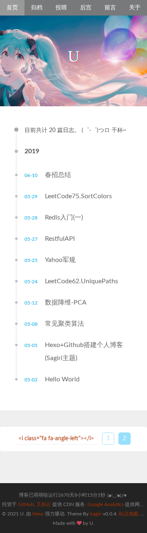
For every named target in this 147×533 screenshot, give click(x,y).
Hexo (38, 513)
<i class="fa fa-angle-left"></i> (56, 438)
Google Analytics (106, 504)
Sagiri (96, 513)
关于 (134, 8)
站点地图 (128, 513)
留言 (110, 8)
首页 (12, 8)
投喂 (61, 8)
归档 (36, 8)
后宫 (85, 8)
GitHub (25, 504)
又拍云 (43, 504)
